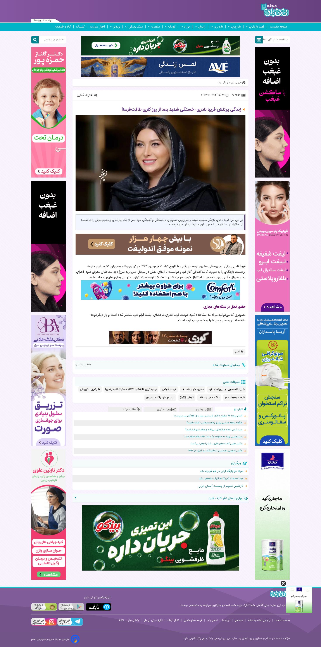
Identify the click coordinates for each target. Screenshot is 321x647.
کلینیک (80, 26)
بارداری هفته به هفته (259, 620)
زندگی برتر (133, 620)
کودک (171, 26)
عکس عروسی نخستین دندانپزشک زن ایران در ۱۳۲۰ (215, 451)
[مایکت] (98, 607)
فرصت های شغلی (193, 620)
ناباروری (236, 26)
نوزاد (187, 26)
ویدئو (116, 26)
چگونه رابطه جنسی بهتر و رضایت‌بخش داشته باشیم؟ (214, 423)
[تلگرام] (70, 625)
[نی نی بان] (275, 10)
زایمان (201, 26)
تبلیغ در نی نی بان (152, 620)
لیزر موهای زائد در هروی (160, 397)
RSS (121, 620)
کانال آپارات (173, 620)
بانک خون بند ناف (209, 397)
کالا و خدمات (63, 26)
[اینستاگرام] (44, 625)
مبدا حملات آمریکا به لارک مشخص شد (221, 478)
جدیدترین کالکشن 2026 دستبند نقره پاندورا (131, 389)
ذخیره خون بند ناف (192, 389)
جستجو (239, 620)
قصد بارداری (256, 26)
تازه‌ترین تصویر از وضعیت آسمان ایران (220, 486)
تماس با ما (212, 620)
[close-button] (283, 583)
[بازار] (44, 607)
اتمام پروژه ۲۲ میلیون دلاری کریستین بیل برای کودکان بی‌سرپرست (208, 416)
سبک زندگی (135, 26)
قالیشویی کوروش (90, 389)
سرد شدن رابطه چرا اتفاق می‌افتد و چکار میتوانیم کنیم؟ (213, 430)
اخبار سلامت (97, 26)
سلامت (155, 26)
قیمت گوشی (169, 389)
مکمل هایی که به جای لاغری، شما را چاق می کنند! (216, 444)
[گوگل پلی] (71, 607)
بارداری (218, 26)
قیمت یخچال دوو (235, 397)
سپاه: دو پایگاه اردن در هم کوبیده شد (221, 471)
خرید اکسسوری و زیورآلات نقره (227, 389)
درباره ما (226, 620)
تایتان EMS (187, 397)
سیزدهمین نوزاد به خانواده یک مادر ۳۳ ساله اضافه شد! (213, 437)
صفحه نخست (278, 26)
